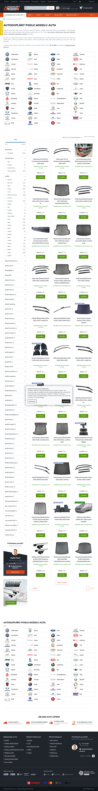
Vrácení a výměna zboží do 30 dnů (14, 749)
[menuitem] (14, 15)
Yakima (16, 255)
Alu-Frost (16, 183)
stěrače (5, 34)
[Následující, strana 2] (88, 588)
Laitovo (16, 231)
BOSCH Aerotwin (16, 195)
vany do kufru (51, 32)
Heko (16, 222)
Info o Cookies (8, 762)
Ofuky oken (53, 746)
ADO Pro (16, 179)
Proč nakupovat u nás (33, 746)
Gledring (16, 213)
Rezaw (16, 243)
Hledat (51, 8)
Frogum (16, 210)
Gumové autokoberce (56, 743)
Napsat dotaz (15, 572)
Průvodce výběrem (53, 1)
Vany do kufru (54, 740)
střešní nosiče (59, 32)
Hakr (16, 219)
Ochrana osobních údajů (11, 759)
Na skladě (16, 153)
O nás (29, 743)
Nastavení (32, 401)
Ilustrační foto (16, 168)
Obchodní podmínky (9, 756)
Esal (16, 207)
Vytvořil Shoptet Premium (89, 788)
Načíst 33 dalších (62, 582)
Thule (16, 252)
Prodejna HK (14, 1)
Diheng (16, 204)
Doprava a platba (24, 1)
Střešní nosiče (54, 756)
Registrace (92, 1)
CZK (74, 1)
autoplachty (18, 34)
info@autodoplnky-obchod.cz (16, 566)
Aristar (16, 189)
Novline (16, 234)
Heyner (16, 225)
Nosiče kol (53, 749)
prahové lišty (11, 34)
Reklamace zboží (9, 753)
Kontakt (6, 1)
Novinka (16, 165)
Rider (16, 246)
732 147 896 (66, 8)
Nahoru (35, 588)
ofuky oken (66, 32)
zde (43, 397)
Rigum (16, 249)
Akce (16, 162)
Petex (16, 237)
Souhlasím (66, 401)
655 (92, 588)
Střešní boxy (53, 753)
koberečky (72, 32)
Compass (16, 201)
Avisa (16, 192)
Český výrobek (16, 171)
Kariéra (29, 749)
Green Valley (16, 216)
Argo (16, 186)
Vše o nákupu (35, 1)
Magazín (43, 1)
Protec (16, 240)
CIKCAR (16, 198)
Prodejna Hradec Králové (11, 743)
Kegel (16, 228)
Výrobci (29, 753)
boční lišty (24, 34)
